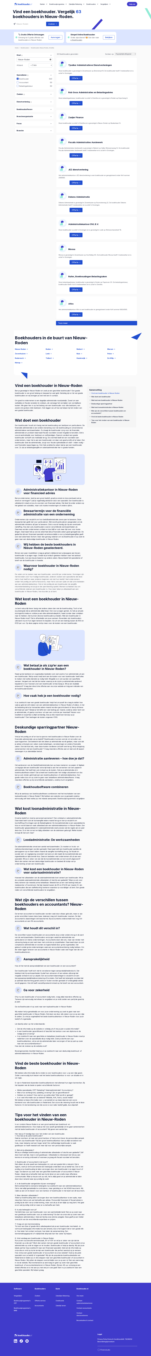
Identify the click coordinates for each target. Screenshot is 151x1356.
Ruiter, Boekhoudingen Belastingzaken (87, 276)
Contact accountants (84, 1308)
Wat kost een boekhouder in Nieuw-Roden (106, 400)
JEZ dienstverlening (78, 169)
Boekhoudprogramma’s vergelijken (71, 799)
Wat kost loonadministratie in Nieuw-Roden (107, 407)
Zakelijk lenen (61, 1305)
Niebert (80, 349)
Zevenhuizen (20, 354)
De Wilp (110, 358)
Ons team (80, 1296)
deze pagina (33, 623)
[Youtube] (27, 1341)
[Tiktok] (21, 1341)
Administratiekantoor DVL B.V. (83, 224)
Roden (48, 349)
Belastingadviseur (27, 86)
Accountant (25, 82)
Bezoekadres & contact (85, 1320)
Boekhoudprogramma (56, 4)
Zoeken (51, 24)
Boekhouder (25, 79)
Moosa (71, 249)
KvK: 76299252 (127, 1339)
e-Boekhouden (76, 40)
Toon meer (63, 323)
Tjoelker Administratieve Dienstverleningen (90, 65)
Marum (110, 349)
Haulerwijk (81, 358)
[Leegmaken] (50, 59)
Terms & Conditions (114, 1339)
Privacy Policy (102, 1339)
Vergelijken (18, 1296)
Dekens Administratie (79, 197)
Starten (42, 4)
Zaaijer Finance (76, 117)
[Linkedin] (15, 1341)
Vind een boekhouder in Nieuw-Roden (105, 393)
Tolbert (49, 358)
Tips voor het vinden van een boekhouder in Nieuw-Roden (110, 421)
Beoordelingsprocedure (105, 1341)
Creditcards (60, 1301)
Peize (109, 354)
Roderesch (19, 358)
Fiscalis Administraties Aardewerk (85, 142)
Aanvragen (55, 37)
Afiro (71, 304)
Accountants (39, 1305)
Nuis (78, 354)
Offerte (75, 78)
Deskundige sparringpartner (101, 404)
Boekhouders (91, 4)
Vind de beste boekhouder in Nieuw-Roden (107, 417)
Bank (58, 1289)
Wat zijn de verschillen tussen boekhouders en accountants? (108, 412)
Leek (48, 354)
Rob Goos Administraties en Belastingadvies (90, 92)
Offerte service (40, 1301)
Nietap (17, 363)
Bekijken (108, 37)
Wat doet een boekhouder (101, 397)
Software (18, 1289)
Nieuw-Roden (20, 349)
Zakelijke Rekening (75, 4)
